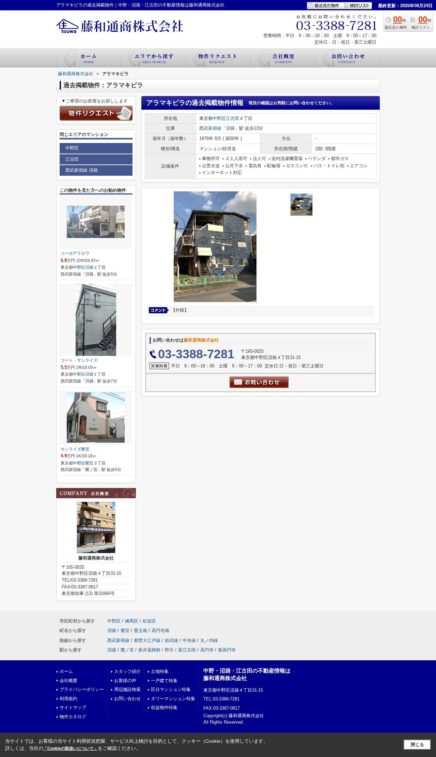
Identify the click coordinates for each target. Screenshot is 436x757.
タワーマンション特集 (173, 698)
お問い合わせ (127, 698)
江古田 (232, 118)
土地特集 (160, 671)
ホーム (66, 671)
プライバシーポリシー (82, 689)
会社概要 (68, 680)
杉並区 (149, 621)
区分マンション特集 (171, 689)
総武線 (171, 640)
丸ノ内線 (209, 640)
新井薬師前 (149, 649)
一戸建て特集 (164, 680)
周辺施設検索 (127, 689)
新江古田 (187, 649)
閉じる (417, 744)
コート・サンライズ (79, 360)
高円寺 (207, 649)
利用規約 (68, 698)
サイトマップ (73, 707)
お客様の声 (125, 680)
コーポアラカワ (75, 253)
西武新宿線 (210, 128)
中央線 (189, 640)
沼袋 (230, 128)
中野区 (219, 118)
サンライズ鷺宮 (75, 449)
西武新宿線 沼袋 (81, 170)
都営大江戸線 (147, 640)
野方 (169, 649)
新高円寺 (227, 649)
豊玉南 (140, 630)
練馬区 (131, 621)
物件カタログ (73, 716)
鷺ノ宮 (127, 649)
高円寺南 (160, 630)
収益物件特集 (164, 707)
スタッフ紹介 (127, 671)
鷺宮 (89, 463)
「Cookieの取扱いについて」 (70, 748)
